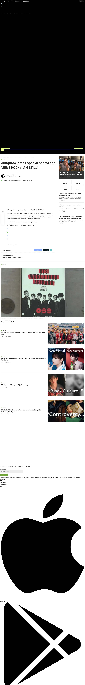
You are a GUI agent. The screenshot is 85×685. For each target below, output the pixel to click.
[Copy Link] (7, 172)
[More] (9, 172)
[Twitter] (3, 152)
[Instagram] (77, 182)
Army (8, 175)
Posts (4, 159)
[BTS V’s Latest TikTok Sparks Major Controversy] (66, 385)
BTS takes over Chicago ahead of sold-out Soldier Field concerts (17, 266)
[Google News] (6, 152)
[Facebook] (1, 152)
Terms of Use (26, 1)
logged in (10, 257)
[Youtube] (65, 188)
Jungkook (14, 244)
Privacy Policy (18, 1)
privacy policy (67, 477)
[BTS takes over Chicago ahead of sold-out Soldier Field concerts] (42, 292)
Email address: (3, 469)
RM (16, 244)
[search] (2, 10)
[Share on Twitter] (4, 172)
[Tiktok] (8, 152)
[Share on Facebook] (2, 172)
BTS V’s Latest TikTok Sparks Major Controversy (14, 385)
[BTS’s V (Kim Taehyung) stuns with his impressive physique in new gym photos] (71, 163)
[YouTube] (5, 152)
